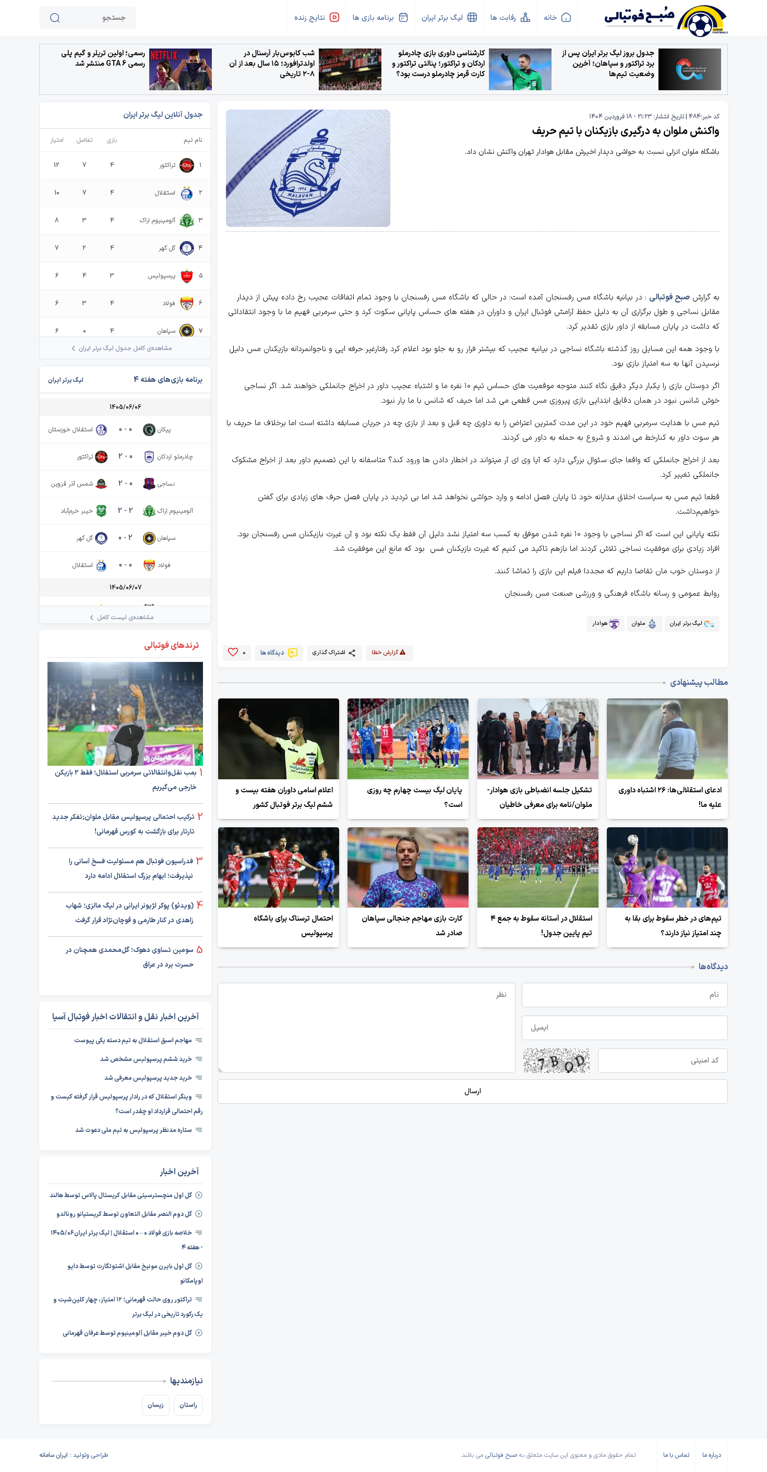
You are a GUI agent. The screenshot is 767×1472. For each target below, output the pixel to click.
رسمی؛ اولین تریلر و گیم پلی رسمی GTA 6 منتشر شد (103, 59)
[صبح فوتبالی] (665, 17)
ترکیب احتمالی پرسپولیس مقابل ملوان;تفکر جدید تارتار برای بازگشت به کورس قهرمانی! (123, 824)
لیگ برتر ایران (442, 18)
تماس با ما (676, 1455)
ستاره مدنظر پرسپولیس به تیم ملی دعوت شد (133, 1130)
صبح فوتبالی (669, 298)
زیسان (156, 1405)
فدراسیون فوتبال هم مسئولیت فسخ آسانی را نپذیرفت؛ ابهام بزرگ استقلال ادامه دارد (131, 869)
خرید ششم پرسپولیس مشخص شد (146, 1059)
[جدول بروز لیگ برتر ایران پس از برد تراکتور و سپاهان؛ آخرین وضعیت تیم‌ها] (689, 69)
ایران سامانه (53, 1455)
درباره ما (711, 1455)
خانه (550, 18)
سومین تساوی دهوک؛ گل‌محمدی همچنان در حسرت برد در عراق (130, 957)
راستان (188, 1405)
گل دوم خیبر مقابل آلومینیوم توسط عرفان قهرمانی (127, 1333)
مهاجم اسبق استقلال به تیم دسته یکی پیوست (133, 1040)
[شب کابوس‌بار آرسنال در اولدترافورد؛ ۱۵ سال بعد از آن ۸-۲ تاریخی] (350, 69)
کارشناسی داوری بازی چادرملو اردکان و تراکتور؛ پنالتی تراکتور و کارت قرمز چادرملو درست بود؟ (438, 64)
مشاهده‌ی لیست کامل (125, 617)
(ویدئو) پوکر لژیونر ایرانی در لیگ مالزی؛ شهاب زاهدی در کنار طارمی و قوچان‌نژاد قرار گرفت (130, 913)
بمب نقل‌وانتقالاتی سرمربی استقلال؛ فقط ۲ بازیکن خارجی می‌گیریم (126, 780)
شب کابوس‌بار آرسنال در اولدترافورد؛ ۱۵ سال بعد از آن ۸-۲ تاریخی (272, 64)
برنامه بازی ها (373, 18)
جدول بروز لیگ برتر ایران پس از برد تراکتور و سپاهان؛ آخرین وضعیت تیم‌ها (608, 64)
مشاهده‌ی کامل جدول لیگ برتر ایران (125, 348)
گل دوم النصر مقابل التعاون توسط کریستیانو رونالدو (124, 1214)
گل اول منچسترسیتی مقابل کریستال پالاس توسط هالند (121, 1195)
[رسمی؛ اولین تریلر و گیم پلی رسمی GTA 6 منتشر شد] (180, 69)
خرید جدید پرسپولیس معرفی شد (148, 1078)
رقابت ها (503, 18)
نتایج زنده (309, 18)
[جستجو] (55, 18)
